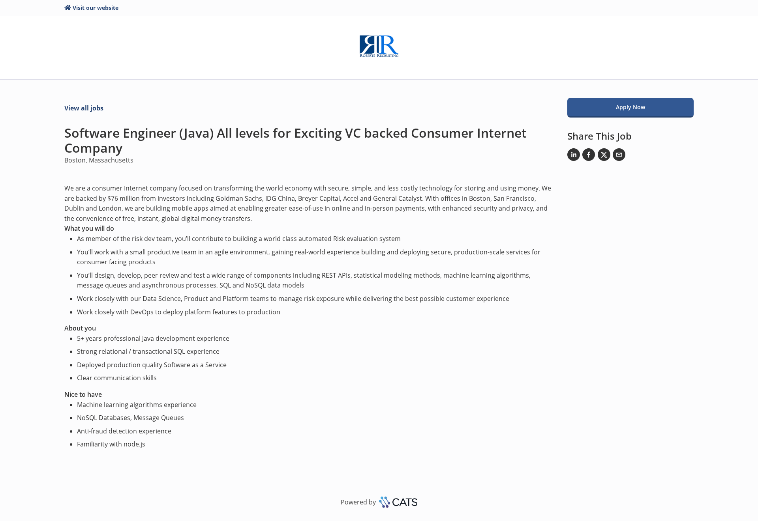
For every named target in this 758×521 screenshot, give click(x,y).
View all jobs (83, 108)
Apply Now (630, 107)
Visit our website (95, 7)
